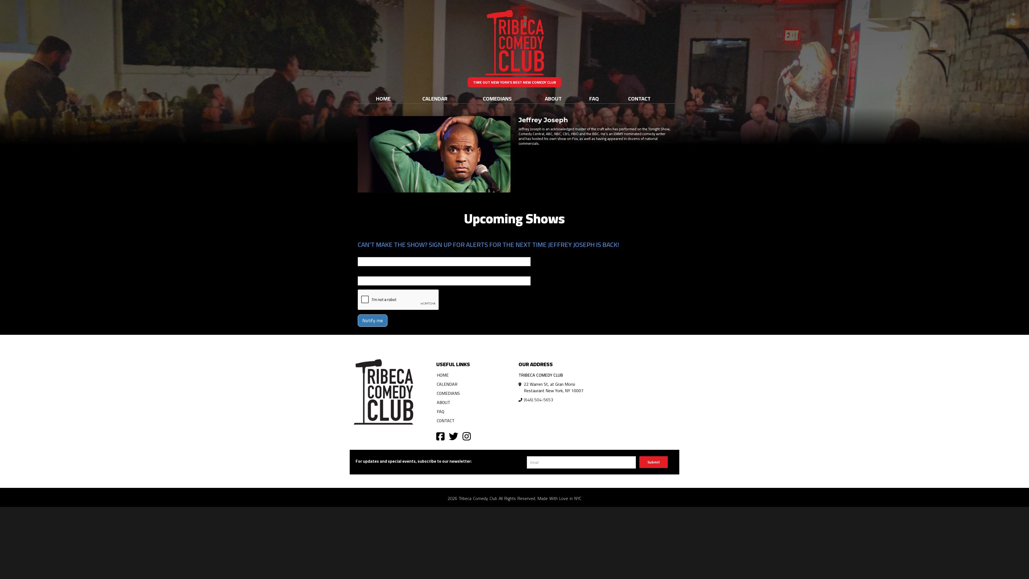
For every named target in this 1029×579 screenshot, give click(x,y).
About (553, 98)
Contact (639, 98)
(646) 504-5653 (538, 400)
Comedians (497, 98)
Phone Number (370, 272)
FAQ (594, 98)
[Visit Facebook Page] (440, 436)
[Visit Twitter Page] (453, 436)
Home (383, 98)
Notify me (372, 320)
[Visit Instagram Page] (467, 436)
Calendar (435, 98)
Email (362, 253)
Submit (653, 462)
